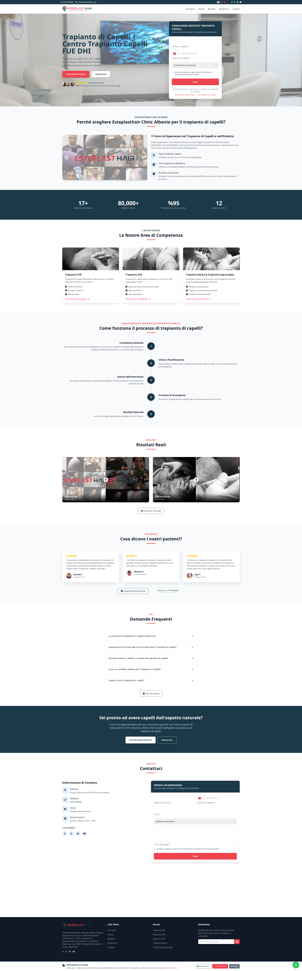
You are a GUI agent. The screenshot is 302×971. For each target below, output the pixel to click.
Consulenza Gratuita (76, 74)
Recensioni (224, 9)
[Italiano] (218, 2)
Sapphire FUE (159, 938)
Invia (195, 82)
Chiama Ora (101, 74)
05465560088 (68, 2)
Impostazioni (204, 966)
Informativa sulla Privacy (185, 95)
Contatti (236, 9)
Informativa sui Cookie (207, 95)
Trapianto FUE (159, 930)
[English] (221, 2)
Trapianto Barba (160, 943)
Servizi (201, 9)
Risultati (211, 9)
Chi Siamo (190, 9)
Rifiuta (235, 966)
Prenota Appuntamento (140, 740)
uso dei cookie (171, 968)
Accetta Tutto (221, 966)
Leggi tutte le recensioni (134, 591)
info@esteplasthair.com (87, 2)
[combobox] (176, 54)
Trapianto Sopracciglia (163, 947)
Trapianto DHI (159, 934)
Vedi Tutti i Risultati (152, 511)
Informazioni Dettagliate (76, 299)
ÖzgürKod (72, 947)
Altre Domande (152, 693)
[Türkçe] (225, 2)
